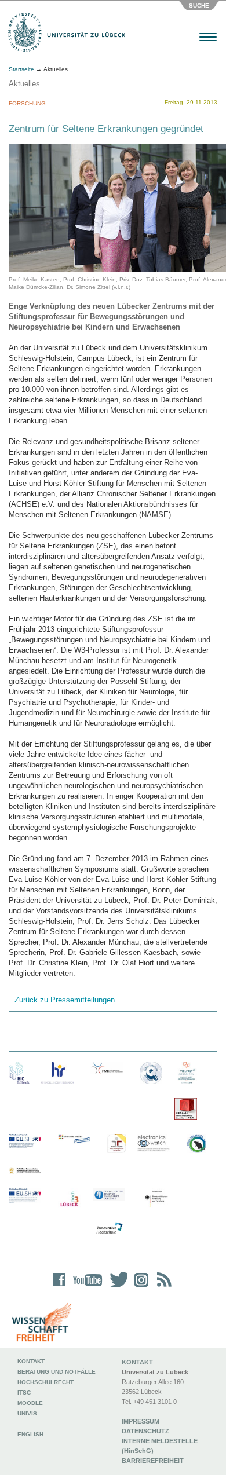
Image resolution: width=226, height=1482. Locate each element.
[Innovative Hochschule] (109, 1228)
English (31, 1434)
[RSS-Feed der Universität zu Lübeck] (162, 1287)
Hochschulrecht (45, 1382)
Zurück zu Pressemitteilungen (64, 1000)
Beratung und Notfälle (56, 1371)
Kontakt (31, 1361)
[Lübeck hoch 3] (69, 1199)
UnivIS (27, 1413)
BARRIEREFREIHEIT (153, 1460)
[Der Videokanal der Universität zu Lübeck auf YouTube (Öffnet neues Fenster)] (85, 1287)
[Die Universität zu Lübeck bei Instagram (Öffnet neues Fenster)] (139, 1287)
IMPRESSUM (140, 1421)
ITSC (24, 1392)
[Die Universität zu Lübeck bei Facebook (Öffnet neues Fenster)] (59, 1287)
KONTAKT (137, 1362)
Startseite (21, 69)
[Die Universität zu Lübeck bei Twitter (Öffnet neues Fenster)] (115, 1287)
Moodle (30, 1403)
